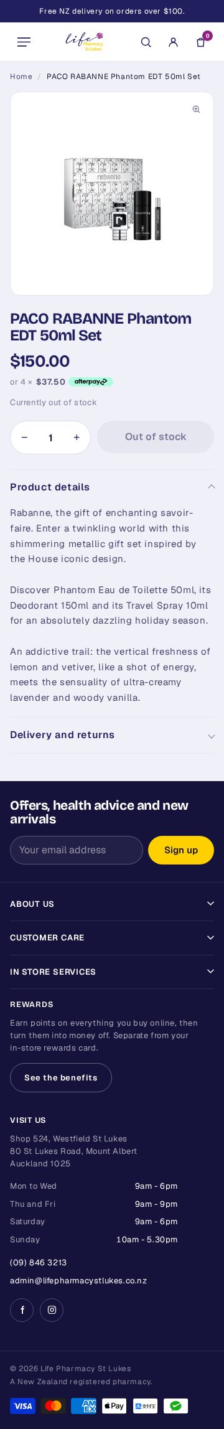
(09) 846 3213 (38, 1262)
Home (21, 77)
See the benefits (61, 1077)
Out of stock (156, 436)
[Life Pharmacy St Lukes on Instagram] (51, 1310)
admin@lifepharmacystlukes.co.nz (78, 1280)
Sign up (181, 850)
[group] (112, 193)
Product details (50, 487)
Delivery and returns (62, 734)
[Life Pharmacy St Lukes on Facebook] (22, 1310)
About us (32, 904)
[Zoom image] (196, 109)
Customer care (47, 937)
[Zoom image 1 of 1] (112, 193)
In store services (53, 972)
